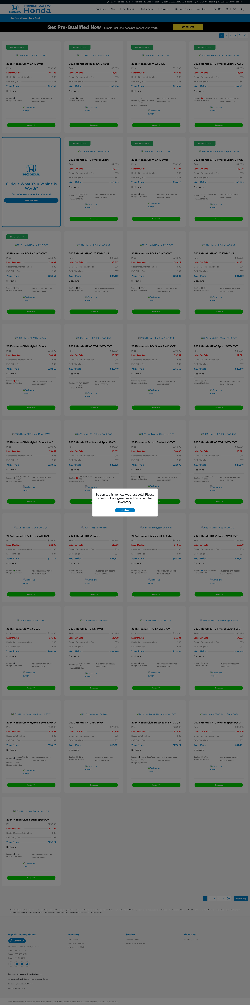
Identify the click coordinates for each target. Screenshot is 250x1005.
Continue (125, 510)
